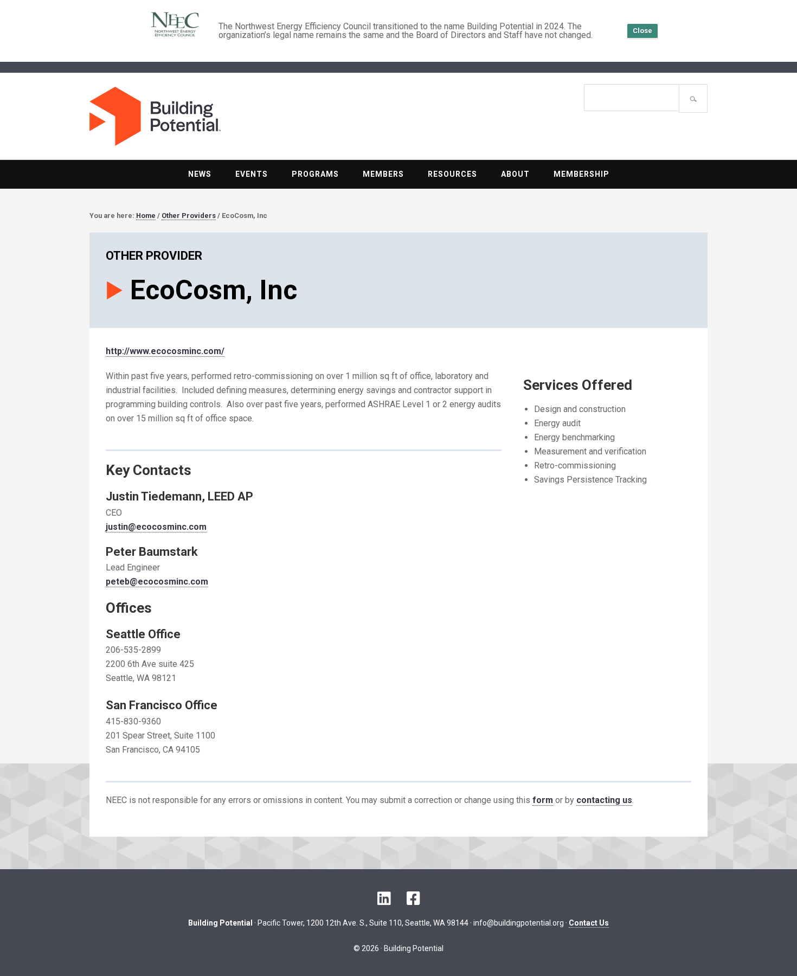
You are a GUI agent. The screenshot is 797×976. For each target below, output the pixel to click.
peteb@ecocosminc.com (157, 581)
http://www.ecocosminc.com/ (165, 351)
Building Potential (243, 116)
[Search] (693, 98)
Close (642, 31)
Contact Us (589, 923)
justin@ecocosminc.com (156, 527)
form (542, 800)
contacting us (604, 800)
